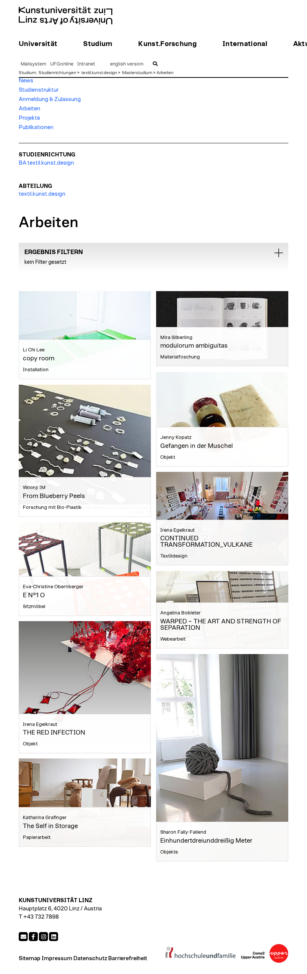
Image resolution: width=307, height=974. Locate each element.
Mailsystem (33, 64)
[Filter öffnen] (278, 253)
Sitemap (29, 958)
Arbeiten (165, 72)
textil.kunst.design (99, 72)
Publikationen (36, 127)
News (26, 80)
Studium (27, 72)
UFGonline (61, 64)
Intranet (86, 64)
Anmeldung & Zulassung (50, 99)
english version (126, 64)
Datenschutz (90, 958)
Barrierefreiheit (127, 958)
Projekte (29, 118)
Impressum (57, 958)
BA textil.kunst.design (46, 163)
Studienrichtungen (57, 72)
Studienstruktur (38, 90)
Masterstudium (137, 72)
